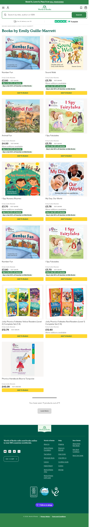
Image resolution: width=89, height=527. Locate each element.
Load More (44, 411)
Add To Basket (22, 93)
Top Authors (47, 454)
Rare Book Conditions (75, 450)
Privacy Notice (44, 518)
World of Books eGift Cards (48, 479)
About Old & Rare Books (75, 444)
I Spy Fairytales (51, 136)
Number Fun (7, 72)
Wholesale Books (47, 459)
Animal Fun (7, 136)
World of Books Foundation (48, 449)
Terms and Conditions (58, 518)
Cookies (60, 465)
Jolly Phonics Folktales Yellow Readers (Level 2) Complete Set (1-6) (22, 323)
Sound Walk (50, 72)
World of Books (33, 518)
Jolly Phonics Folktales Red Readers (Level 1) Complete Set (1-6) (64, 323)
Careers (46, 464)
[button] (3, 7)
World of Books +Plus (48, 472)
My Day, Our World (53, 199)
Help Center (61, 454)
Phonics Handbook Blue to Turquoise (18, 379)
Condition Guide (63, 462)
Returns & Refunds (61, 449)
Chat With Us (62, 458)
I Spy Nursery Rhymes (11, 199)
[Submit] (5, 14)
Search (77, 15)
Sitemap (60, 469)
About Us (46, 444)
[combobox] (43, 15)
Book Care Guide (77, 455)
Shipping (60, 444)
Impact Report (48, 468)
